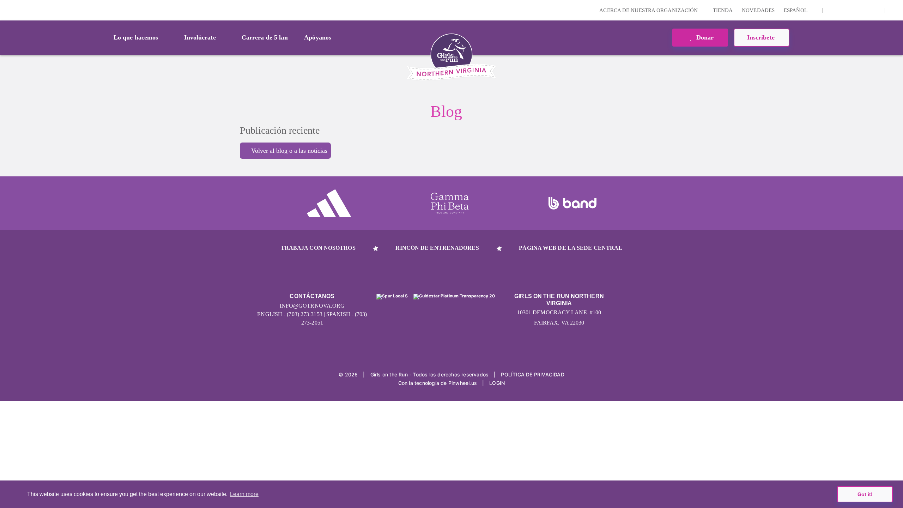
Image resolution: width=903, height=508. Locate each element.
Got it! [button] (865, 494)
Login (6, 10)
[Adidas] (329, 203)
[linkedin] (843, 10)
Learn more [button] (244, 494)
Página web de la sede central (570, 248)
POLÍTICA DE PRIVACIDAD (532, 374)
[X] (854, 10)
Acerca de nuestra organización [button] (649, 10)
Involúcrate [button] (200, 37)
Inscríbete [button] (761, 37)
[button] (894, 10)
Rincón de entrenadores (437, 248)
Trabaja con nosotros (318, 248)
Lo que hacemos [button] (136, 37)
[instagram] (832, 10)
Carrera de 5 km (265, 37)
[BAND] (572, 203)
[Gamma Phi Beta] (449, 203)
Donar (704, 37)
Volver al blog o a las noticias (289, 150)
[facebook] (875, 10)
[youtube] (864, 10)
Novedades (758, 10)
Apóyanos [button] (317, 37)
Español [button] (796, 10)
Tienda (723, 10)
